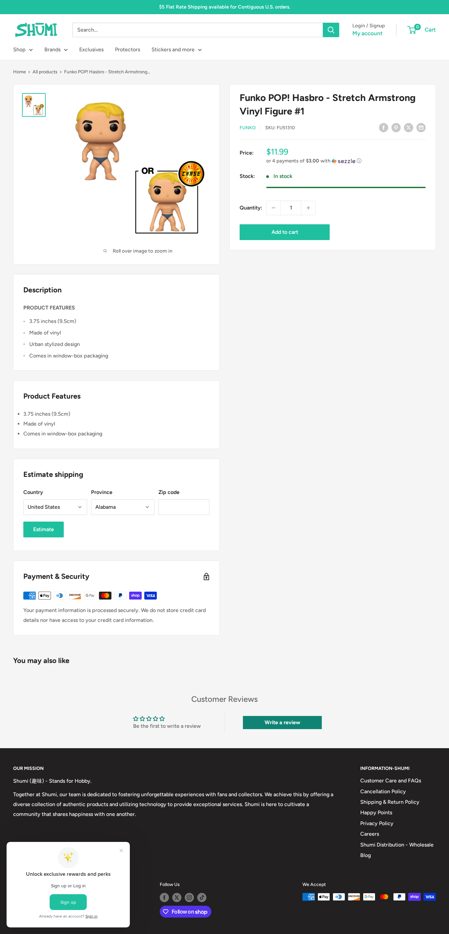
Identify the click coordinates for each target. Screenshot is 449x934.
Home (19, 72)
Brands (52, 49)
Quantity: (251, 208)
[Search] (331, 30)
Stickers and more (173, 49)
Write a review (282, 722)
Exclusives (91, 49)
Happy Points (376, 812)
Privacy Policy (376, 823)
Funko (248, 128)
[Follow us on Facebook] (164, 897)
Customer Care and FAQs (390, 780)
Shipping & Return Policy (389, 802)
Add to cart (285, 232)
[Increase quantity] (308, 208)
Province (101, 492)
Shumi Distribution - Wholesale (397, 845)
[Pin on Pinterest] (396, 127)
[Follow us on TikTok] (201, 897)
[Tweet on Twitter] (408, 127)
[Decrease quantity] (273, 208)
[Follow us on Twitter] (176, 897)
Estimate (43, 529)
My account (367, 33)
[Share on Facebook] (383, 127)
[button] (346, 161)
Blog (365, 855)
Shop (19, 49)
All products (45, 72)
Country (33, 492)
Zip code (168, 492)
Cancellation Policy (383, 791)
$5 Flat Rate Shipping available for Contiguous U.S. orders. (224, 7)
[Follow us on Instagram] (189, 897)
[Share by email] (421, 127)
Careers (369, 834)
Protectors (127, 49)
